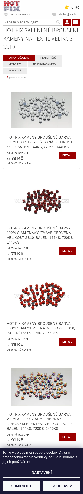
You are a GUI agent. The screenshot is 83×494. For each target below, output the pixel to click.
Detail (67, 155)
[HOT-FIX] (12, 5)
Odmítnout (21, 486)
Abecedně (15, 70)
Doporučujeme (19, 58)
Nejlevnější (48, 58)
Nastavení (42, 472)
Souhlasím (62, 486)
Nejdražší (15, 64)
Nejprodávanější (44, 64)
